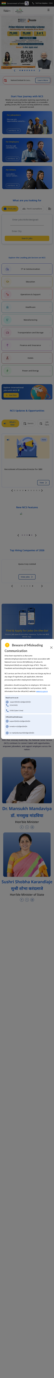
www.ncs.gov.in (42, 691)
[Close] (51, 647)
